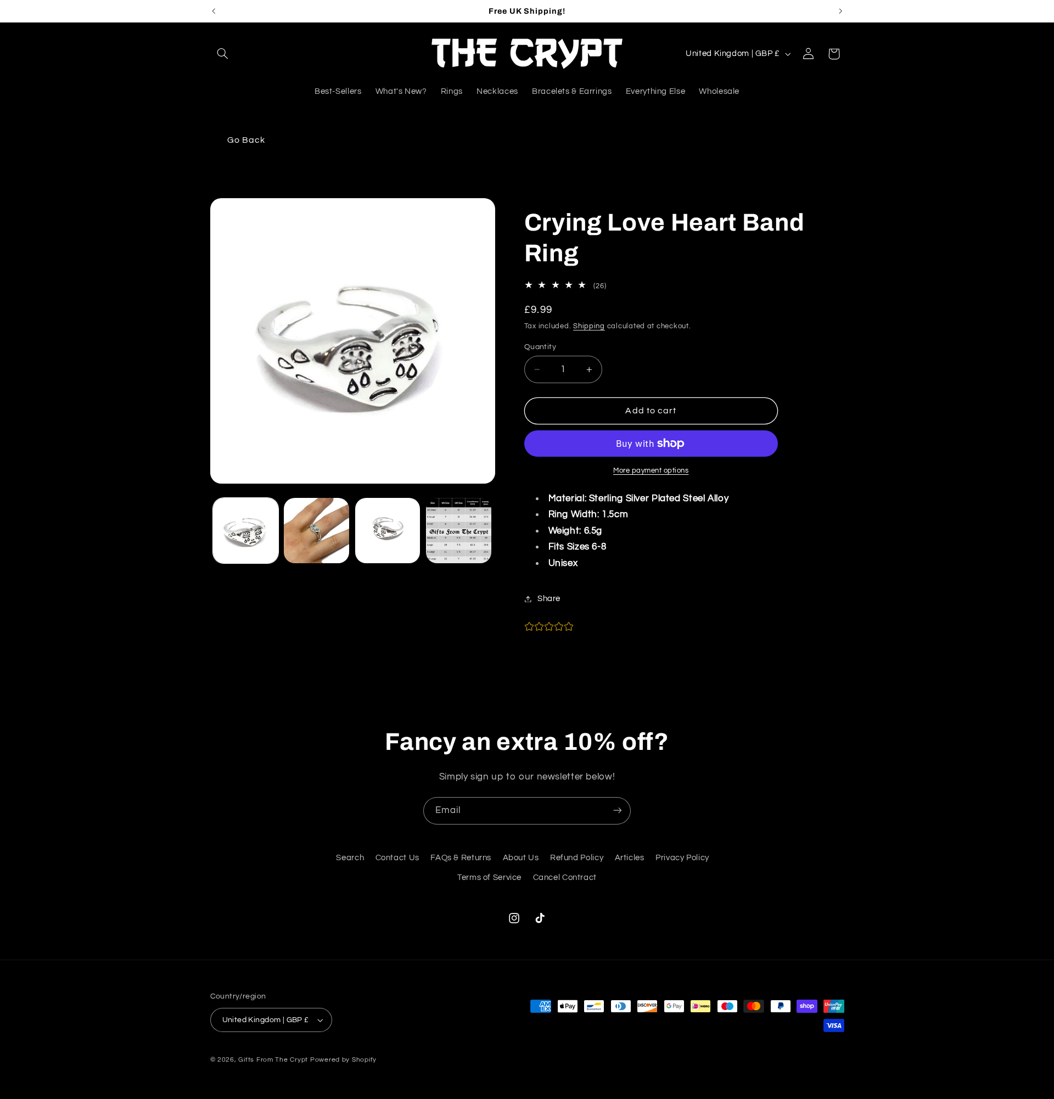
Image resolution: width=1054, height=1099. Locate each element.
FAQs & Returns (460, 858)
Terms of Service (489, 877)
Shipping (589, 326)
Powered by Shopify (343, 1060)
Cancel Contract (565, 877)
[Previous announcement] (213, 11)
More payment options (651, 470)
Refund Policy (576, 858)
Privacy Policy (682, 858)
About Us (521, 858)
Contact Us (397, 858)
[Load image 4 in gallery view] (458, 530)
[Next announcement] (840, 11)
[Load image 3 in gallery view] (388, 530)
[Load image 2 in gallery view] (316, 530)
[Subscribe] (617, 810)
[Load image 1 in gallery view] (245, 530)
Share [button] (548, 599)
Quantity (540, 347)
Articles (629, 858)
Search (350, 858)
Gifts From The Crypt (273, 1060)
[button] (223, 53)
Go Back (246, 140)
